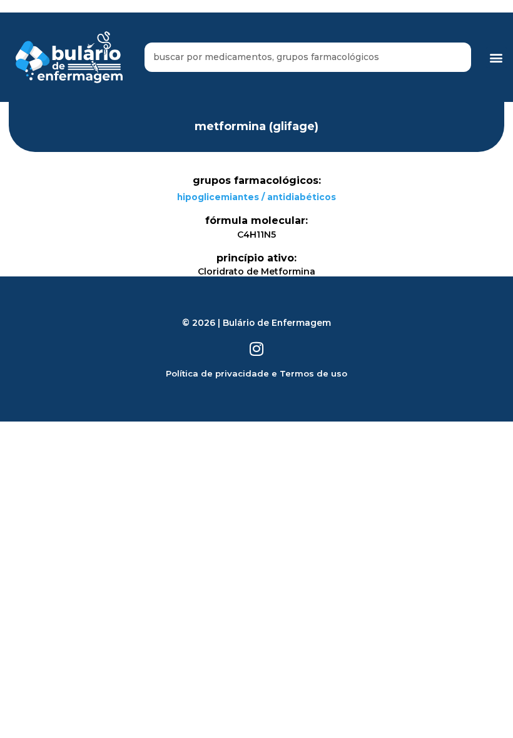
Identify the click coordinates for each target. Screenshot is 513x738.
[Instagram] (257, 348)
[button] (496, 57)
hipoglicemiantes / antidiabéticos (256, 197)
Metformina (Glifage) (256, 126)
